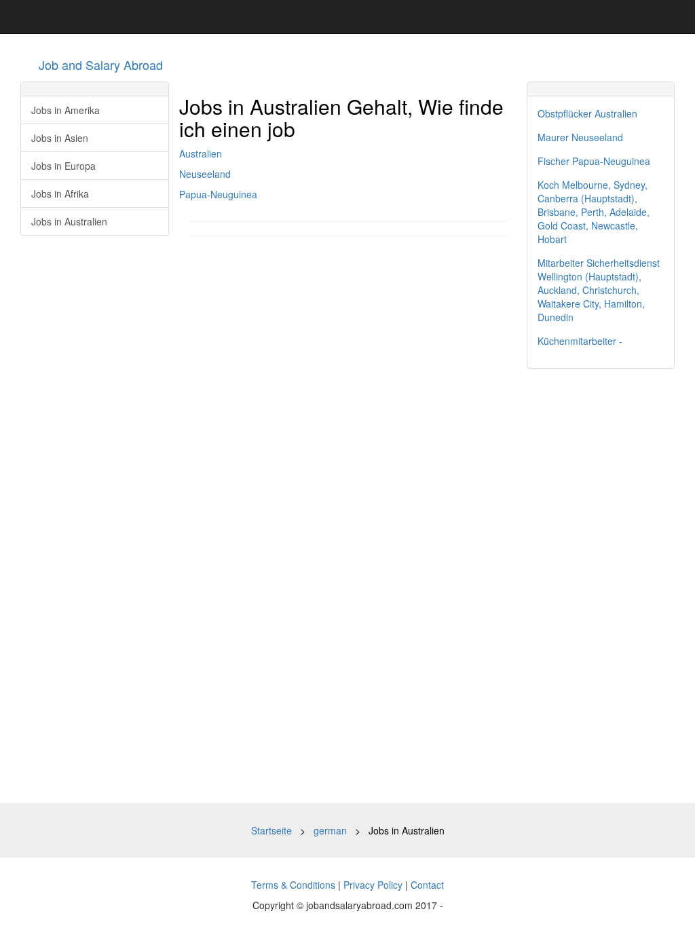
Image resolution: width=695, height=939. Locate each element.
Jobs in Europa (63, 165)
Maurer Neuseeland (580, 137)
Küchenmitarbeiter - (580, 341)
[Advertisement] (601, 586)
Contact (427, 884)
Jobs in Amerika (65, 110)
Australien (200, 153)
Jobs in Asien (59, 138)
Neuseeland (205, 174)
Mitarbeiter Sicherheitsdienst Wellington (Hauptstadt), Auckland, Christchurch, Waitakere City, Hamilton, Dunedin (599, 290)
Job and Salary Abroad (101, 64)
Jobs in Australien (69, 221)
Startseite (271, 830)
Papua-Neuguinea (218, 194)
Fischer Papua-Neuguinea (594, 161)
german (330, 830)
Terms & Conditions (293, 884)
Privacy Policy (372, 884)
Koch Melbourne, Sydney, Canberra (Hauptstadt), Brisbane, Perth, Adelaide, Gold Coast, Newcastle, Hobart (594, 212)
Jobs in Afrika (60, 193)
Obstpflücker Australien (587, 113)
